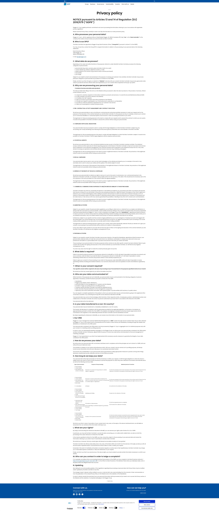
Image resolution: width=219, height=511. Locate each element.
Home (109, 9)
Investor (117, 4)
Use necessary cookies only (147, 508)
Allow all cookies (147, 501)
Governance (100, 4)
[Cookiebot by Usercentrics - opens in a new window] (70, 509)
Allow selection (147, 504)
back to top (110, 481)
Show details (101, 504)
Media (132, 4)
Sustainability (109, 4)
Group (87, 4)
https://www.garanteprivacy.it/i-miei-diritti (84, 461)
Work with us (125, 4)
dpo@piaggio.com (81, 56)
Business (92, 4)
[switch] (95, 508)
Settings (121, 507)
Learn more (143, 493)
